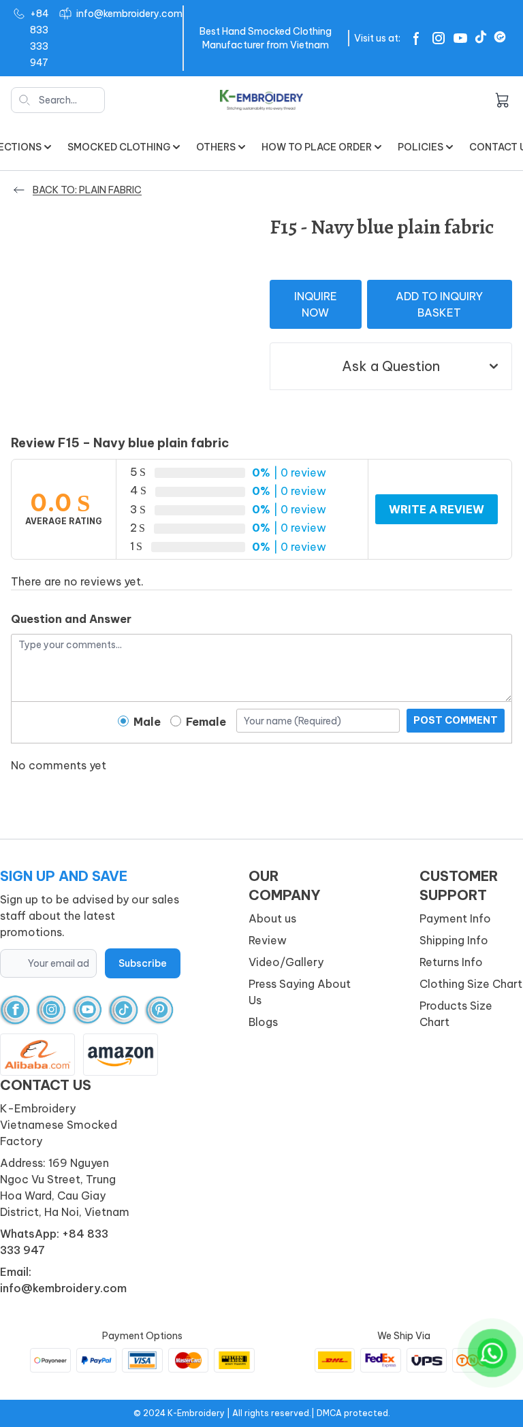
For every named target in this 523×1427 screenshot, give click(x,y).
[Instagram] (438, 38)
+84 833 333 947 (39, 38)
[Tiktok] (481, 37)
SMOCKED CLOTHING (118, 147)
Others (216, 147)
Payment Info (455, 918)
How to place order (317, 147)
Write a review (436, 509)
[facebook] (15, 1010)
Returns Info (451, 962)
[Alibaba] (500, 37)
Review (268, 940)
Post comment (455, 720)
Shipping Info (453, 940)
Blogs (263, 1022)
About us (272, 918)
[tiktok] (123, 1010)
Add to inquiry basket (439, 304)
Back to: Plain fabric (87, 190)
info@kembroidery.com (129, 13)
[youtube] (87, 1010)
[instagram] (51, 1010)
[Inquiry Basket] (502, 100)
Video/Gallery (286, 962)
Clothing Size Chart (470, 984)
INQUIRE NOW (315, 304)
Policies (420, 147)
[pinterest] (159, 1010)
